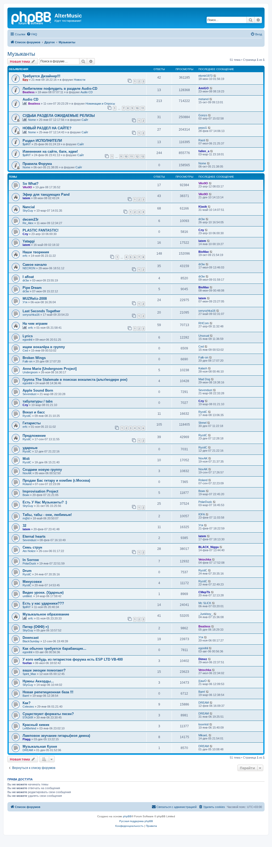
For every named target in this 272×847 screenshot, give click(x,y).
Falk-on (27, 361)
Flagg (27, 739)
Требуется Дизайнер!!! (41, 76)
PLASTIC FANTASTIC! (40, 230)
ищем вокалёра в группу (44, 347)
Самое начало (35, 265)
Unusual (203, 335)
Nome (32, 119)
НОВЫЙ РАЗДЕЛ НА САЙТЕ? (47, 128)
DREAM (203, 702)
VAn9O (27, 187)
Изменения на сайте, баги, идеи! (50, 151)
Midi (26, 459)
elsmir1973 (205, 75)
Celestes (28, 706)
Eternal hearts (34, 536)
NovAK (202, 458)
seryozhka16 (31, 314)
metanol (203, 99)
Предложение (34, 436)
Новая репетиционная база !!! (48, 692)
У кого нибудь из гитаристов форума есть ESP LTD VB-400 (73, 659)
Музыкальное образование (46, 614)
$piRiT (27, 144)
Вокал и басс (34, 412)
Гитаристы (32, 423)
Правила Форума (37, 164)
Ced (25, 350)
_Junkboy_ (205, 613)
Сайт (85, 119)
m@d (26, 518)
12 (137, 156)
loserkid (203, 724)
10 (137, 108)
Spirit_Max (29, 673)
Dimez (202, 659)
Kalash (202, 368)
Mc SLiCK (204, 603)
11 (142, 108)
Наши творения (36, 252)
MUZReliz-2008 (35, 299)
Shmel (202, 422)
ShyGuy (28, 210)
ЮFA (201, 514)
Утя (25, 302)
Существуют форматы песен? (48, 714)
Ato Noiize (29, 551)
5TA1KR (28, 717)
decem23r (31, 219)
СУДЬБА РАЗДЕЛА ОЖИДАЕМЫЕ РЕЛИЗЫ (59, 116)
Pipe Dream (32, 288)
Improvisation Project (40, 491)
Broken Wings (34, 358)
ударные (30, 448)
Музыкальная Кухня (40, 746)
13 (142, 156)
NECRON (29, 268)
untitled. (27, 596)
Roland (27, 484)
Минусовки (32, 582)
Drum (27, 571)
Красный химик (36, 725)
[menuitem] (32, 34)
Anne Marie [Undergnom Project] (49, 369)
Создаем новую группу (42, 470)
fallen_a (203, 151)
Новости (79, 79)
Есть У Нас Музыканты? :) (45, 502)
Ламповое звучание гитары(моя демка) (56, 736)
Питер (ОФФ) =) (36, 627)
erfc (25, 255)
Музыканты (21, 54)
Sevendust (29, 394)
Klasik (202, 206)
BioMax (203, 251)
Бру (25, 79)
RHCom (203, 323)
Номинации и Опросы (100, 103)
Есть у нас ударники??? (43, 603)
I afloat (28, 277)
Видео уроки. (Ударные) (43, 592)
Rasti (201, 140)
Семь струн (32, 547)
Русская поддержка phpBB (136, 821)
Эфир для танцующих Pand (46, 194)
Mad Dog (204, 379)
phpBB (127, 816)
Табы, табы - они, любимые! (47, 515)
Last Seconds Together (41, 311)
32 (24, 526)
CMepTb (204, 592)
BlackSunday (31, 641)
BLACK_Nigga (208, 547)
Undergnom (30, 372)
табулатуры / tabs (38, 401)
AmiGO (203, 88)
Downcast (31, 638)
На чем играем (35, 324)
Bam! (26, 695)
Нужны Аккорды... (38, 681)
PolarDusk (205, 501)
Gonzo (202, 115)
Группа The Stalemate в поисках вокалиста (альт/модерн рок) (75, 380)
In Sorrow (31, 560)
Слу (25, 234)
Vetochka (204, 559)
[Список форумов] (31, 17)
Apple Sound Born (38, 390)
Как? (27, 703)
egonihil (27, 339)
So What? (31, 184)
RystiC (27, 415)
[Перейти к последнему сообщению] (215, 75)
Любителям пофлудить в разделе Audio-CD (60, 89)
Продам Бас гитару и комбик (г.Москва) (56, 480)
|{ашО (202, 680)
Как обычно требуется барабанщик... (54, 649)
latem (26, 198)
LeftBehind (29, 728)
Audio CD (86, 92)
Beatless (29, 92)
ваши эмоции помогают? (44, 670)
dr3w (201, 219)
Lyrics (28, 336)
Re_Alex (28, 223)
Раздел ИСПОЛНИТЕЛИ (42, 141)
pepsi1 (202, 127)
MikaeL (203, 735)
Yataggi (29, 241)
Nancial (29, 207)
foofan (27, 663)
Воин (26, 495)
